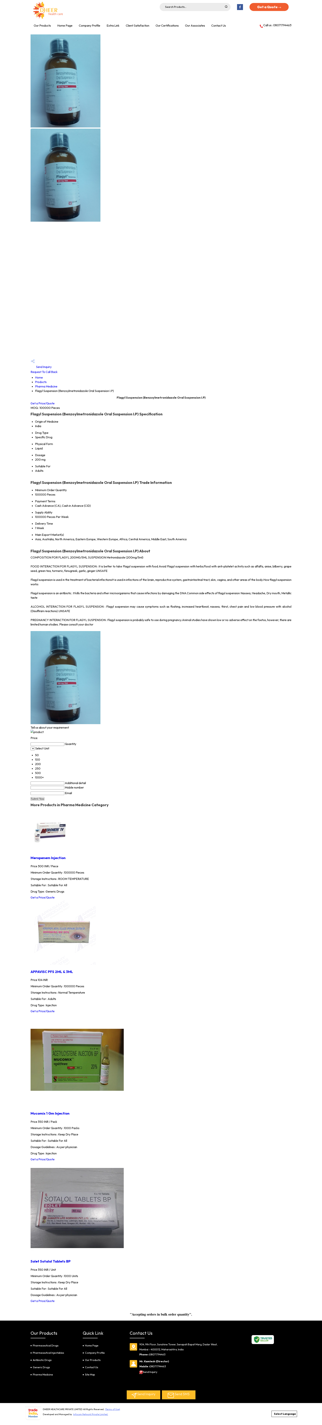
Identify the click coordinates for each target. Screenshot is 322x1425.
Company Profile (89, 25)
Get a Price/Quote (43, 403)
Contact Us (218, 25)
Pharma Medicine (46, 386)
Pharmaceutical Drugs (46, 1345)
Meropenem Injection (48, 858)
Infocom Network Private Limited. (90, 1414)
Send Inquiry (43, 367)
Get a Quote (267, 7)
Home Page (64, 25)
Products (41, 382)
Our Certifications (167, 25)
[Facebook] (240, 9)
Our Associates (195, 25)
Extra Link (113, 25)
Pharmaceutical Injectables (48, 1352)
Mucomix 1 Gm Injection (50, 1113)
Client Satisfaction (137, 25)
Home (39, 377)
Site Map (90, 1374)
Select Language (285, 1414)
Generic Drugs (41, 1367)
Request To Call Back (44, 372)
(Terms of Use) (112, 1409)
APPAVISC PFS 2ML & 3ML (52, 971)
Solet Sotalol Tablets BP (51, 1261)
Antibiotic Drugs (42, 1360)
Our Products (42, 25)
